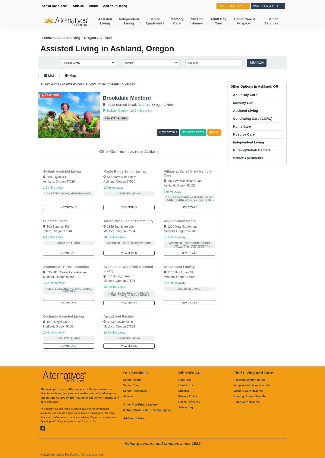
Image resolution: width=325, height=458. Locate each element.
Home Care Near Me (246, 401)
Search (257, 62)
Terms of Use (88, 421)
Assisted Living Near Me (249, 379)
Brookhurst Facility (179, 267)
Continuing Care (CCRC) (252, 119)
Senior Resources (55, 6)
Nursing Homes (197, 21)
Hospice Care (244, 134)
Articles (78, 6)
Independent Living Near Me (251, 385)
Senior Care (131, 385)
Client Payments (189, 401)
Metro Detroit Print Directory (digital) (147, 410)
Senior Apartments (154, 21)
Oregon (90, 38)
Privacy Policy (187, 396)
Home (47, 38)
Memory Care (177, 21)
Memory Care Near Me (248, 390)
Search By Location (233, 6)
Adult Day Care (218, 21)
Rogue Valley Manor (180, 221)
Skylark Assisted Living (62, 171)
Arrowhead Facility (118, 316)
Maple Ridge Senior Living (124, 171)
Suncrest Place (55, 221)
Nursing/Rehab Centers (252, 150)
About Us (184, 379)
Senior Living (132, 379)
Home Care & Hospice (244, 21)
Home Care (242, 126)
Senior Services (271, 21)
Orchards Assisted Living (63, 316)
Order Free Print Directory (140, 404)
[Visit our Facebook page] (43, 428)
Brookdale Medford (127, 98)
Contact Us (185, 385)
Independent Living (129, 21)
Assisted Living (105, 21)
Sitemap (183, 390)
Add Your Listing (115, 6)
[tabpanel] (162, 216)
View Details (168, 132)
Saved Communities (267, 6)
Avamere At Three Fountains (66, 267)
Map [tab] (72, 75)
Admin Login (186, 407)
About (93, 6)
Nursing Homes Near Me (249, 396)
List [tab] (51, 75)
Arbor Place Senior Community (128, 221)
